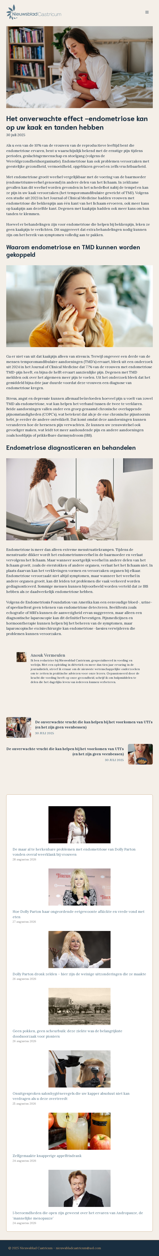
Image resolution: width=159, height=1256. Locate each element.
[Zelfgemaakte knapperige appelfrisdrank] (79, 1147)
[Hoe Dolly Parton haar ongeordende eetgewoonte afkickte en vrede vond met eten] (79, 903)
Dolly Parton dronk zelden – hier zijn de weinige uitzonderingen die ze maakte (79, 974)
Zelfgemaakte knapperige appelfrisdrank (47, 1155)
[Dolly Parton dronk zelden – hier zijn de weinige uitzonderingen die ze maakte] (79, 965)
